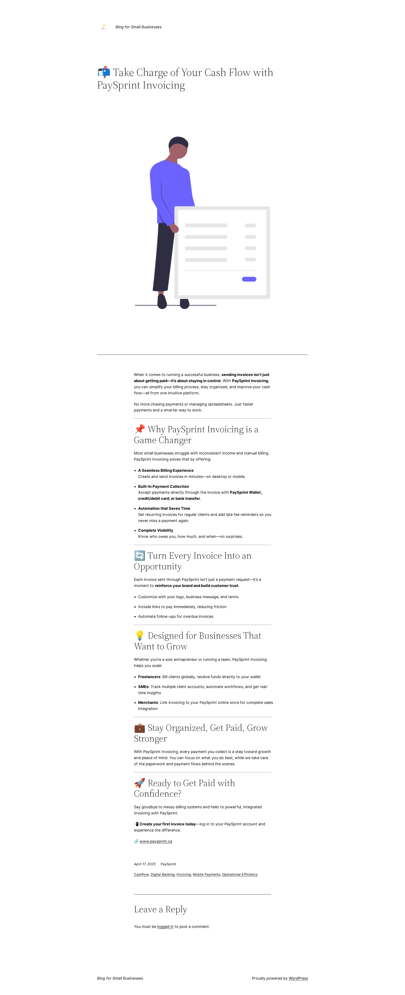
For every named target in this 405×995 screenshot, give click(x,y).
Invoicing (184, 874)
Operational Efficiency (240, 874)
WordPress (298, 978)
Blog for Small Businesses (139, 27)
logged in (165, 926)
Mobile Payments (206, 874)
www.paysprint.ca (156, 841)
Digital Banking (163, 874)
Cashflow (141, 874)
